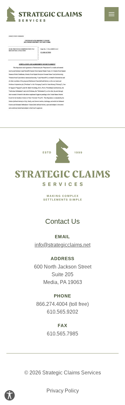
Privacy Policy (62, 390)
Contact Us (62, 221)
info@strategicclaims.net (62, 245)
